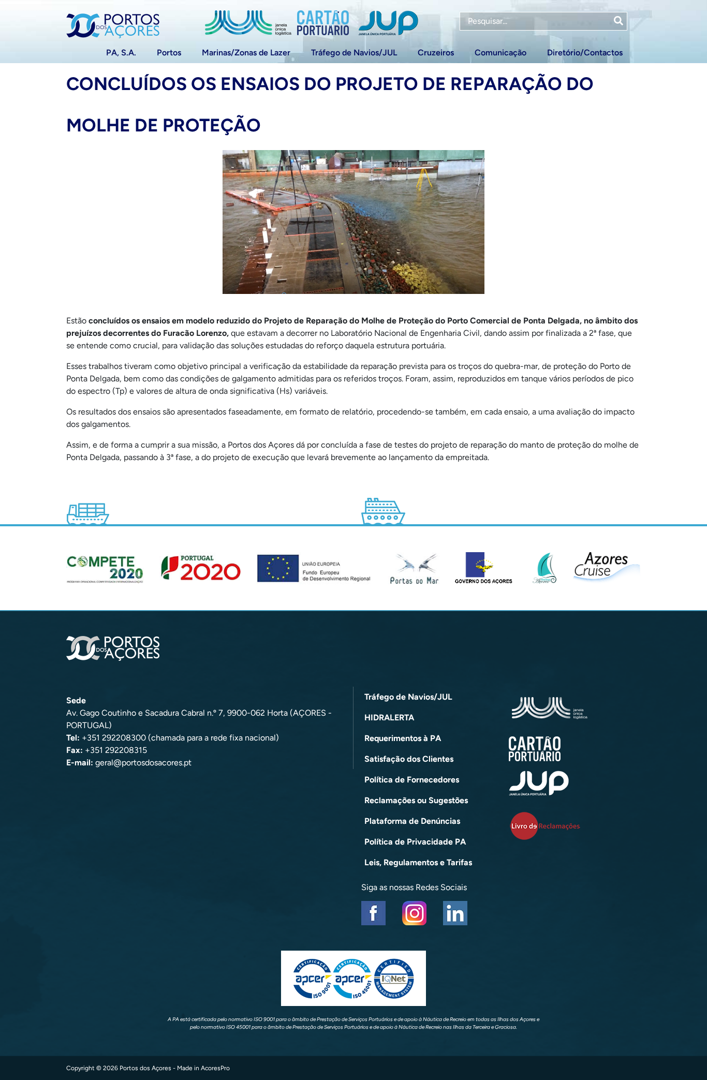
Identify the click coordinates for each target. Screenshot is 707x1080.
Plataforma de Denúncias (412, 821)
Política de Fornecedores (411, 780)
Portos (169, 52)
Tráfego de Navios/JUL (354, 52)
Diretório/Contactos (585, 52)
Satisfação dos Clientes (408, 759)
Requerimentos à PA (402, 738)
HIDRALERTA (389, 717)
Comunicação (500, 52)
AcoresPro (215, 1068)
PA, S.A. (121, 52)
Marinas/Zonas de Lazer (246, 52)
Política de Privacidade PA (415, 842)
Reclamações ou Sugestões (416, 800)
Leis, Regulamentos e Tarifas (418, 862)
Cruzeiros (436, 52)
